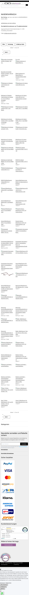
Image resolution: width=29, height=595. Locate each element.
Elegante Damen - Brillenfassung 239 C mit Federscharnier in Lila (21, 223)
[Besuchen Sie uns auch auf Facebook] (2, 547)
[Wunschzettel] (25, 3)
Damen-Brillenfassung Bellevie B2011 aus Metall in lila (7, 202)
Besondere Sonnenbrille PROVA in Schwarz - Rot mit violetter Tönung (7, 73)
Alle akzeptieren (4, 584)
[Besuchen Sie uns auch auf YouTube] (2, 549)
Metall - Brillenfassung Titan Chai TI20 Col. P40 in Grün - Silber (22, 333)
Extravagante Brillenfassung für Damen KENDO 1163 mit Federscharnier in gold (7, 243)
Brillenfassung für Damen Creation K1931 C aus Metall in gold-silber (7, 121)
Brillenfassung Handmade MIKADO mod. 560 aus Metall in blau (7, 161)
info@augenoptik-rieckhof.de (10, 33)
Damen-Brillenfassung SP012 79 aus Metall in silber (6, 223)
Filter (3, 44)
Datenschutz (8, 582)
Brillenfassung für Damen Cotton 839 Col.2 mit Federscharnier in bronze (21, 97)
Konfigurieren (3, 586)
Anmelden (24, 444)
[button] (24, 3)
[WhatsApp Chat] (2, 593)
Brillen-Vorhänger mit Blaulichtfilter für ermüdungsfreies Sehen (21, 75)
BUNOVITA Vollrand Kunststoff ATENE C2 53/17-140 (22, 161)
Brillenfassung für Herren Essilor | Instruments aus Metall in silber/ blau (21, 141)
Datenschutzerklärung (23, 446)
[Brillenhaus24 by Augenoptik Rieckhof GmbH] (13, 3)
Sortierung (10, 44)
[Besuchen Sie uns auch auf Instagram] (2, 551)
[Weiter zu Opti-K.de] (5, 557)
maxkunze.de (11, 564)
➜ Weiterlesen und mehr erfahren (8, 23)
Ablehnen (2, 588)
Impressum (2, 582)
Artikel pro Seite (20, 44)
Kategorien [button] (5, 424)
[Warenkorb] (27, 3)
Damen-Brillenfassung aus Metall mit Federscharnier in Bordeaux (22, 182)
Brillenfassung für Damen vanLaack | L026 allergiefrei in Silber (7, 141)
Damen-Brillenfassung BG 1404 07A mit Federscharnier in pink (21, 202)
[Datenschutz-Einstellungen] (0, 591)
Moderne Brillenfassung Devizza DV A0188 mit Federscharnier (6, 356)
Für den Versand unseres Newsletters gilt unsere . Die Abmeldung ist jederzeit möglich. (14, 447)
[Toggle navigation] (3, 3)
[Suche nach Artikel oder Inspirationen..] (27, 5)
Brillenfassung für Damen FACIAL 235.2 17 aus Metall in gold (21, 121)
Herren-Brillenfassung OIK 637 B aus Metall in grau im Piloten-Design (21, 265)
